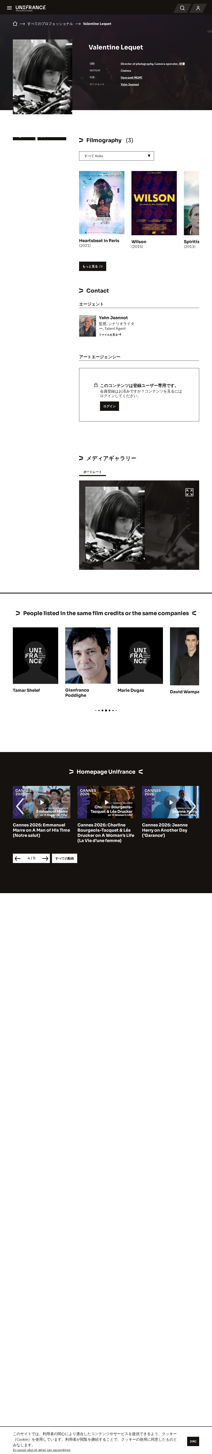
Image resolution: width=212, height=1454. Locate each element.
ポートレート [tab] (92, 472)
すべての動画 (64, 858)
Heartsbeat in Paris (99, 240)
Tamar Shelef (26, 690)
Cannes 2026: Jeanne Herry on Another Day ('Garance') (165, 830)
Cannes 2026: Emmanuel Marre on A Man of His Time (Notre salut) (41, 830)
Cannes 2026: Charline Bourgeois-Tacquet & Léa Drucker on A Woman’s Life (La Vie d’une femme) (105, 832)
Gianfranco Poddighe (77, 693)
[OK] (193, 1441)
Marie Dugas (131, 690)
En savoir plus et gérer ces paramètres (42, 1450)
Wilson (138, 241)
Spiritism (194, 241)
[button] (189, 493)
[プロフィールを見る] (198, 8)
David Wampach (187, 691)
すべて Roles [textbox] (93, 156)
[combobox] (116, 156)
